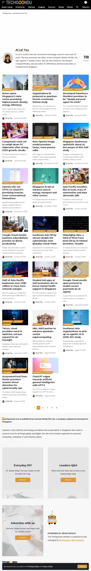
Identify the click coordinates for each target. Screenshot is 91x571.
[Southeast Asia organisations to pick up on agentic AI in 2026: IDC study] (76, 317)
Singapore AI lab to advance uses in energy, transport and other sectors (45, 191)
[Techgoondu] (19, 2)
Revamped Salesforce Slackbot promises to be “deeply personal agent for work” (75, 97)
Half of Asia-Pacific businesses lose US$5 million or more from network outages (14, 284)
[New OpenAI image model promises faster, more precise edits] (45, 130)
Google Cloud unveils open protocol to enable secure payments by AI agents (75, 286)
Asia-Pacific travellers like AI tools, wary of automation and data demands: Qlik (75, 191)
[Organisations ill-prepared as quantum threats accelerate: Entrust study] (45, 82)
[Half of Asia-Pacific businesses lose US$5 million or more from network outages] (15, 269)
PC (4, 137)
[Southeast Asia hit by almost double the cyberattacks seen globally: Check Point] (45, 224)
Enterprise (7, 89)
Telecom (17, 276)
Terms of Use (48, 566)
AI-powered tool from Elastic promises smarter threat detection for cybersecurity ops (14, 382)
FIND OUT (68, 480)
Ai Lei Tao (8, 118)
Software (37, 89)
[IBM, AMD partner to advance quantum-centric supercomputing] (45, 317)
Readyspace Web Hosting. (71, 540)
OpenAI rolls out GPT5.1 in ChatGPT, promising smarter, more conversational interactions (14, 192)
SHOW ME (23, 538)
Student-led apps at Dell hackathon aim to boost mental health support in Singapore (45, 284)
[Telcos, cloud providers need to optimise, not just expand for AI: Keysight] (15, 317)
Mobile (45, 273)
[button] (82, 566)
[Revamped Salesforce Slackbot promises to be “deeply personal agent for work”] (76, 82)
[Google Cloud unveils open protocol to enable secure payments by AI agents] (76, 269)
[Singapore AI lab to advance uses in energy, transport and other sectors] (45, 176)
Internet (37, 273)
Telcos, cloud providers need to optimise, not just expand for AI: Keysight (12, 334)
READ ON (23, 480)
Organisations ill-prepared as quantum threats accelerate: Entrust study (45, 97)
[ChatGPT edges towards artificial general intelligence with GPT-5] (45, 365)
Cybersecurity (39, 86)
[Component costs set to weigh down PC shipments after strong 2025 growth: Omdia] (15, 130)
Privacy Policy (34, 566)
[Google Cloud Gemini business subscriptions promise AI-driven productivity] (15, 224)
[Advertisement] (45, 31)
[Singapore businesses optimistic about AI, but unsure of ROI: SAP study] (76, 130)
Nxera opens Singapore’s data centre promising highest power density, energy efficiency (15, 99)
